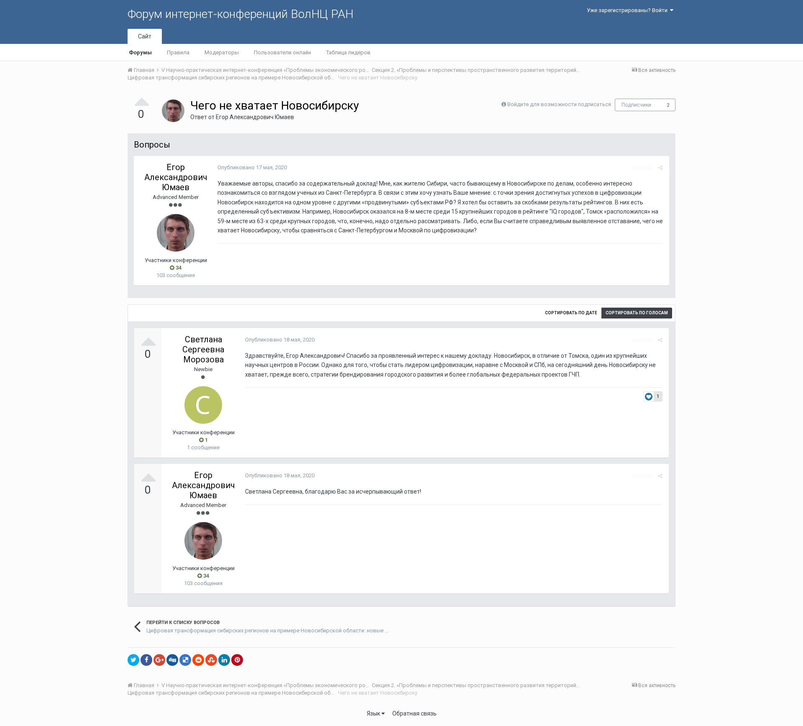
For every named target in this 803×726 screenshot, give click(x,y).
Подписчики (636, 105)
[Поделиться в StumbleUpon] (211, 660)
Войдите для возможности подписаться (559, 104)
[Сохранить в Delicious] (185, 660)
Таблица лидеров (348, 52)
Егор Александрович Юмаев (255, 117)
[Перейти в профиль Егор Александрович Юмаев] (173, 110)
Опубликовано (252, 167)
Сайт (144, 36)
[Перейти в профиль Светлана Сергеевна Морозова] (203, 405)
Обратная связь (414, 713)
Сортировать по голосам (637, 313)
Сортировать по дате (571, 313)
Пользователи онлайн (282, 52)
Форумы (140, 52)
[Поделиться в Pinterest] (237, 660)
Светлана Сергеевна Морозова (203, 349)
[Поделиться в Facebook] (146, 660)
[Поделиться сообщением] (660, 168)
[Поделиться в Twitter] (133, 660)
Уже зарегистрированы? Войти (628, 10)
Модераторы (222, 52)
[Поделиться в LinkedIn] (224, 660)
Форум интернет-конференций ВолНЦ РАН (240, 14)
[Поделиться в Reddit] (198, 660)
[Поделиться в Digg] (172, 660)
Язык (374, 713)
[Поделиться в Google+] (159, 660)
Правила (178, 52)
